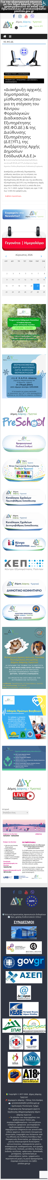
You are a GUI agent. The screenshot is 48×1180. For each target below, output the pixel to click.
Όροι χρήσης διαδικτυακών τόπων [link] (25, 917)
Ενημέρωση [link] (39, 166)
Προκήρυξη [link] (19, 160)
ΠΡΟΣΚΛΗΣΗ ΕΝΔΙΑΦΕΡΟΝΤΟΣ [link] (15, 77)
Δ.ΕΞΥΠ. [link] (20, 163)
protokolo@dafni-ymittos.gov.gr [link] (30, 10)
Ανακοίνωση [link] (10, 160)
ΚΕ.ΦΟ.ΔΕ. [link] (14, 163)
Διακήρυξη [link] (26, 160)
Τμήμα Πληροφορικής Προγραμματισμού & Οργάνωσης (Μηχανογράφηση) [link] (24, 1109)
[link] (45, 3)
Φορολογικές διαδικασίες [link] (25, 166)
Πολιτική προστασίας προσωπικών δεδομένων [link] (25, 914)
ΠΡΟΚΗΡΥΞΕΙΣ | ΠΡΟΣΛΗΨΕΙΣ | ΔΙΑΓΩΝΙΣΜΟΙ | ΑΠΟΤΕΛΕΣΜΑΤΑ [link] (21, 81)
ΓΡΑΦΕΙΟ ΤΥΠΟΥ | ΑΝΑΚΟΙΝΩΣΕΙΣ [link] (17, 74)
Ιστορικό (5, 809)
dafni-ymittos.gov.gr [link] (27, 1162)
